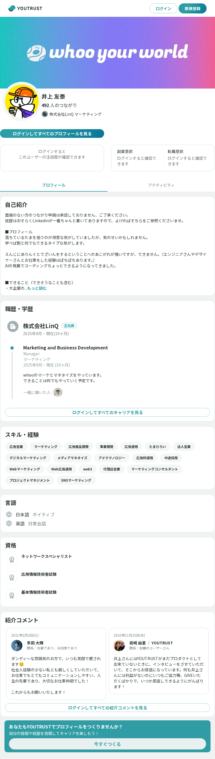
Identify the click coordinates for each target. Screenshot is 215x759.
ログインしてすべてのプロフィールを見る (52, 133)
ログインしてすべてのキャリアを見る (107, 412)
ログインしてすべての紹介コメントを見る (107, 708)
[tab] (54, 185)
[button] (107, 53)
